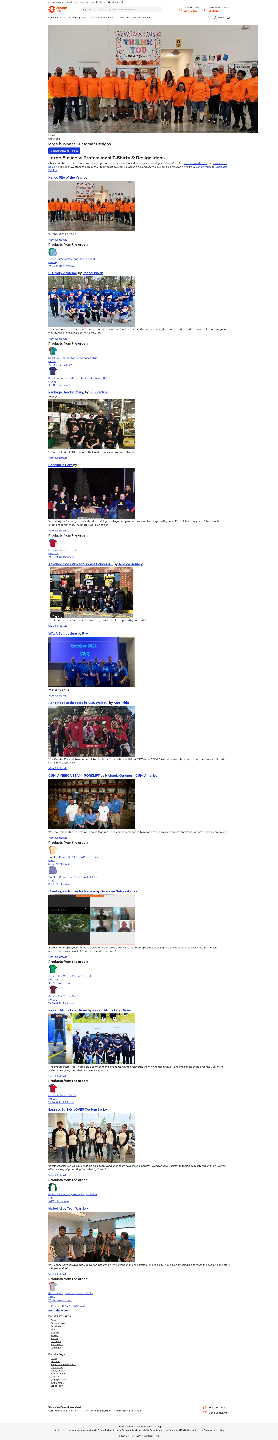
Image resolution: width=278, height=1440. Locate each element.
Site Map (157, 1426)
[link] (57, 9)
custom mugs (203, 166)
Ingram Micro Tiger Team (67, 1010)
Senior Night (57, 1386)
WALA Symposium (62, 633)
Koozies (54, 1338)
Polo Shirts (56, 1341)
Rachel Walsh (93, 273)
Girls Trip (55, 1376)
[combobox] (121, 9)
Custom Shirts (58, 1323)
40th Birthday (58, 1383)
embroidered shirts (195, 163)
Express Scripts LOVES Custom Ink (75, 1109)
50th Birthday (58, 1373)
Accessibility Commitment (149, 1430)
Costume (55, 1361)
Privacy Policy (104, 1430)
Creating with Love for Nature (71, 891)
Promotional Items (143, 1426)
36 (74, 1306)
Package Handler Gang (66, 392)
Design (64, 150)
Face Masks (56, 1326)
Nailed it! (55, 1208)
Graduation (57, 1367)
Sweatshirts (57, 1344)
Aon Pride (121, 703)
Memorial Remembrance (63, 1364)
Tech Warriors (78, 1208)
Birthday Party (58, 1379)
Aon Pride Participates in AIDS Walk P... (78, 703)
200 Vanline (98, 392)
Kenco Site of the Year (65, 177)
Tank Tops (56, 1347)
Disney (54, 1358)
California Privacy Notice (124, 1430)
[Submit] (84, 9)
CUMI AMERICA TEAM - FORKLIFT (74, 775)
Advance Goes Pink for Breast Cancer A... (80, 564)
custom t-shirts (90, 1430)
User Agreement (172, 1430)
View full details (57, 239)
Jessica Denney (130, 564)
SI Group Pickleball (62, 273)
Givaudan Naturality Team (120, 891)
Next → (83, 1306)
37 (77, 1306)
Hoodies (55, 1332)
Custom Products (125, 1426)
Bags (53, 1320)
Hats (53, 1329)
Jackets (54, 1335)
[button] (219, 10)
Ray (85, 633)
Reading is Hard (60, 465)
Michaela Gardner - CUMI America (131, 775)
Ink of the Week (58, 1310)
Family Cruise (57, 1370)
